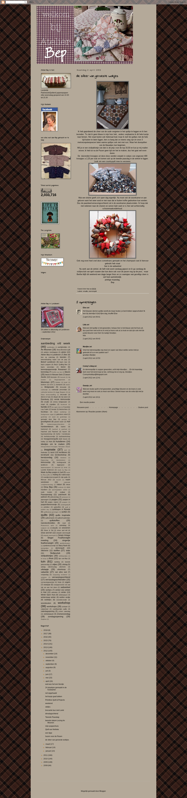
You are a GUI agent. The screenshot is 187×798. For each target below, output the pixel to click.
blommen (45, 382)
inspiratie (50, 449)
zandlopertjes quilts (60, 609)
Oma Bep (48, 487)
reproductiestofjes (48, 523)
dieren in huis (45, 397)
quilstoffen (57, 507)
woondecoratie (61, 600)
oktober (49, 661)
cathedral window (47, 392)
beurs (67, 372)
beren (63, 367)
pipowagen (45, 499)
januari (49, 751)
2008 (46, 765)
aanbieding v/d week (55, 343)
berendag (45, 372)
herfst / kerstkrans (63, 434)
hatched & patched (59, 429)
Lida (84, 325)
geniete (64, 419)
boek (65, 382)
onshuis (60, 487)
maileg (55, 475)
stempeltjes (45, 548)
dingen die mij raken (60, 397)
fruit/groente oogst (47, 414)
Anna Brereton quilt (63, 350)
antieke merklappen (51, 352)
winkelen (54, 592)
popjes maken (53, 502)
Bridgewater (49, 387)
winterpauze (63, 595)
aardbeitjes (50, 347)
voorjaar (47, 585)
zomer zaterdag (64, 611)
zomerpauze (49, 614)
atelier (63, 352)
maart (48, 744)
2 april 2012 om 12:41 (91, 378)
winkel (57, 590)
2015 (46, 640)
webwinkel (65, 587)
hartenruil (44, 429)
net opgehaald (51, 693)
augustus (49, 667)
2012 (46, 651)
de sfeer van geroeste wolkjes (57, 740)
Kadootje (44, 452)
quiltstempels (49, 518)
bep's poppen (46, 364)
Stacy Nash (62, 546)
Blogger (102, 791)
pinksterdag (54, 497)
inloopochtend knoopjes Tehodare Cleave (55, 446)
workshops (52, 606)
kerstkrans (63, 452)
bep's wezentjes (47, 367)
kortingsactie (61, 462)
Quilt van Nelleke (52, 729)
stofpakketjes (47, 556)
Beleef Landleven (48, 362)
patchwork (62, 495)
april (48, 681)
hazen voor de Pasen (53, 736)
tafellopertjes (63, 556)
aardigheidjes (62, 347)
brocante (63, 387)
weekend (49, 703)
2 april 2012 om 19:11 (91, 397)
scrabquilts (54, 528)
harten (63, 426)
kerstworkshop (60, 455)
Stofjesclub (55, 553)
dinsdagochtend (51, 714)
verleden (44, 577)
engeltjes (53, 404)
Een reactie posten (87, 402)
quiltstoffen (55, 520)
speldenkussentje (49, 545)
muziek (58, 480)
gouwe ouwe (59, 422)
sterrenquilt (93, 291)
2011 (46, 755)
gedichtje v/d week (48, 417)
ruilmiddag (62, 525)
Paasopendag (46, 495)
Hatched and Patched (49, 431)
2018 (46, 630)
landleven (44, 465)
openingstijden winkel (59, 489)
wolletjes (47, 600)
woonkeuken (46, 603)
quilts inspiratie (63, 515)
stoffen (57, 550)
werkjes (49, 590)
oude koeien (46, 492)
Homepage (113, 407)
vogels (67, 582)
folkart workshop (60, 412)
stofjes (47, 707)
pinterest (65, 497)
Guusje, (86, 386)
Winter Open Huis (48, 595)
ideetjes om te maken (53, 444)
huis (50, 442)
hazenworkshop (46, 434)
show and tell (62, 530)
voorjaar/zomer (59, 585)
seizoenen (66, 528)
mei (47, 678)
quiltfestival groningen (51, 512)
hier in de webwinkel (112, 266)
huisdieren (60, 441)
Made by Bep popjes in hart (52, 472)
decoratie (63, 394)
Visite (59, 582)
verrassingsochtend (61, 577)
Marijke (86, 347)
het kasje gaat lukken (53, 696)
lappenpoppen (46, 467)
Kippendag (44, 460)
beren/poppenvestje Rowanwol (54, 369)
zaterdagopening (47, 611)
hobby (43, 441)
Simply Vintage (64, 535)
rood (64, 523)
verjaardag (45, 574)
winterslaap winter (48, 597)
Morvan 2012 (46, 480)
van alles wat (61, 572)
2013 (46, 647)
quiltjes (64, 512)
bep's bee (63, 362)
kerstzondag (46, 457)
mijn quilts (64, 477)
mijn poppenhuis (52, 726)
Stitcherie (44, 551)
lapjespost (60, 465)
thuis (51, 558)
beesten (63, 357)
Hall (68, 422)
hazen (64, 431)
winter (63, 592)
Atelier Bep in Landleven (51, 355)
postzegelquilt (65, 504)
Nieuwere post (83, 407)
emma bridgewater (60, 402)
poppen (64, 502)
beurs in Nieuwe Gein (54, 375)
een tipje (48, 733)
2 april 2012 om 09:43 (91, 339)
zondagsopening (55, 616)
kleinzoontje (46, 462)
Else (84, 308)
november (50, 657)
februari (49, 747)
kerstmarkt (45, 455)
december (50, 654)
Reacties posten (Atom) (98, 412)
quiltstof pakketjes (63, 518)
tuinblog (57, 562)
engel (43, 404)
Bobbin (58, 382)
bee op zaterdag (48, 357)
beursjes (54, 377)
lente (65, 467)
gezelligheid (46, 422)
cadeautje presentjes (59, 389)
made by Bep (62, 470)
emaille (85, 291)
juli (47, 671)
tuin (43, 561)
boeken (43, 384)
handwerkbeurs (47, 427)
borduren (59, 384)
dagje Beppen (60, 392)
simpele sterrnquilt (49, 535)
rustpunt (43, 528)
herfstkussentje (49, 436)
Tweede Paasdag (52, 717)
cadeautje (44, 389)
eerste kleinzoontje (62, 399)
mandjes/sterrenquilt (50, 477)
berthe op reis (57, 372)
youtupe (64, 606)
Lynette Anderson (47, 470)
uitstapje (45, 569)
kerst (52, 452)
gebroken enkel (61, 414)
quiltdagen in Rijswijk (61, 509)
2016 (46, 637)
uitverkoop (61, 569)
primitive (47, 507)
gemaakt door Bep (48, 419)
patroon (44, 497)
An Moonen (46, 349)
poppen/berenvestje (49, 505)
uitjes (54, 564)
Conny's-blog (88, 366)
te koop (43, 558)
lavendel (57, 467)
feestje (53, 409)
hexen (65, 439)
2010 (46, 759)
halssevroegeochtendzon (55, 424)
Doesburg (45, 399)
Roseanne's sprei (47, 525)
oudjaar (62, 492)
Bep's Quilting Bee (60, 364)
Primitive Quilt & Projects (55, 700)
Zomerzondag (63, 614)
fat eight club (56, 407)
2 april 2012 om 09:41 (91, 317)
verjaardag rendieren (60, 574)
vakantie (45, 572)
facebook (64, 404)
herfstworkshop (64, 436)
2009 (46, 762)
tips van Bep (63, 558)
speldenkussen (65, 543)
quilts (44, 514)
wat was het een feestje (54, 684)
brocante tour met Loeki (54, 710)
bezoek (62, 377)
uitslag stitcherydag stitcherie (53, 567)
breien (68, 384)
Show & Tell (48, 530)
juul (65, 450)
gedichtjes (63, 417)
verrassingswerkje (47, 582)
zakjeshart (44, 609)
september (50, 664)
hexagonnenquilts (51, 439)
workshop (64, 602)
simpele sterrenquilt (63, 533)
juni (47, 674)
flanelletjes (44, 412)
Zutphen (44, 619)
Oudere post (143, 407)
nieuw (68, 484)
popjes (55, 499)
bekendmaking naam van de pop (54, 359)
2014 (46, 644)
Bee (65, 355)
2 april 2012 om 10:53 (91, 358)
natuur (59, 484)
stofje (68, 551)
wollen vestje (64, 597)
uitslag (64, 564)
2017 (46, 634)
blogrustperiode (59, 379)
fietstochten (63, 409)
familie (44, 407)
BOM (51, 384)
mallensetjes (65, 475)
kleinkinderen (60, 460)
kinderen (63, 457)
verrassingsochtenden (55, 579)
